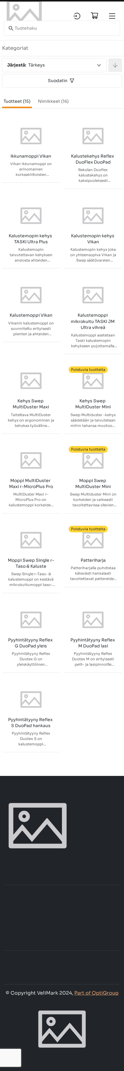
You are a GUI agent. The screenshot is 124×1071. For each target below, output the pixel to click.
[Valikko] (112, 16)
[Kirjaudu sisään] (76, 16)
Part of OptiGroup (96, 993)
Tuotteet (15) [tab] (17, 101)
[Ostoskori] (94, 15)
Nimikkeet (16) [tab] (53, 101)
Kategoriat (15, 48)
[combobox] (54, 65)
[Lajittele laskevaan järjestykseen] (115, 65)
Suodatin (57, 80)
